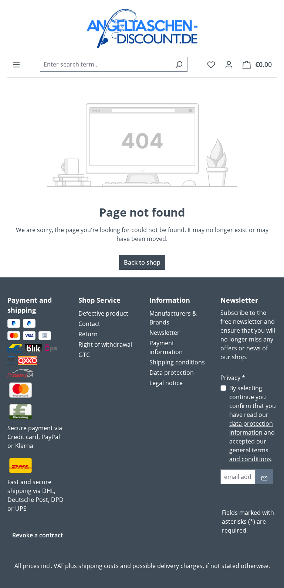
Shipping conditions (177, 362)
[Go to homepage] (142, 28)
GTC (84, 355)
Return (88, 334)
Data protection (171, 372)
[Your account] (229, 64)
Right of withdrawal (105, 344)
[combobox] (105, 64)
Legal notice (166, 383)
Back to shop (142, 262)
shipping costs (98, 566)
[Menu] (16, 64)
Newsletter (164, 333)
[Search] (178, 64)
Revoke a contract (37, 535)
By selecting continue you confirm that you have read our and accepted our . (252, 423)
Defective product (103, 313)
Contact (89, 324)
